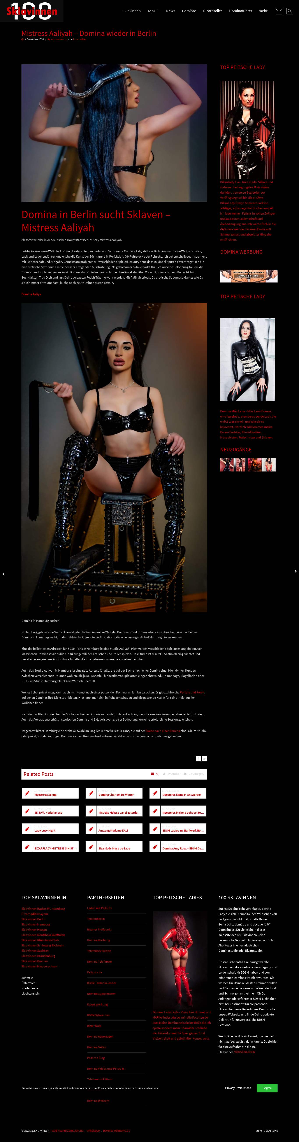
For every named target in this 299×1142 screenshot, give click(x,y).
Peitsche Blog (96, 1058)
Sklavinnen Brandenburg (38, 956)
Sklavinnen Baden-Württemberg (43, 908)
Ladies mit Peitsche (99, 908)
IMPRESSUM (93, 1130)
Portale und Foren (192, 692)
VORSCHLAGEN (244, 1052)
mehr (263, 10)
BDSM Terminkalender (101, 983)
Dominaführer (240, 10)
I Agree (267, 1088)
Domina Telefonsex (99, 962)
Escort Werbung (97, 1004)
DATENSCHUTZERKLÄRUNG (67, 1130)
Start (259, 1130)
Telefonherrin (96, 919)
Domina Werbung (98, 940)
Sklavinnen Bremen (34, 961)
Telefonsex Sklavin (99, 951)
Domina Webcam (98, 1101)
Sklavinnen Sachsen (35, 950)
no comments (59, 39)
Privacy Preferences (238, 1088)
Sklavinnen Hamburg (35, 924)
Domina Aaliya (31, 294)
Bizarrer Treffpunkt (99, 929)
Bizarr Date (94, 1026)
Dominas (189, 10)
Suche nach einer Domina (163, 731)
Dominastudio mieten (101, 994)
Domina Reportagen (100, 1036)
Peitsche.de (94, 972)
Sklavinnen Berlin (33, 919)
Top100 (153, 10)
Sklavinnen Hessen (34, 929)
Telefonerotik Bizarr (100, 1079)
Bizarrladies (213, 10)
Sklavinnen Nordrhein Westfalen (43, 935)
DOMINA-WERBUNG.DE (116, 1130)
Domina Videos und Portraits (106, 1069)
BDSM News (271, 1130)
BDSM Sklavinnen (98, 1015)
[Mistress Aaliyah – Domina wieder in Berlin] (198, 759)
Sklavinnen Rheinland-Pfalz (40, 940)
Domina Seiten (96, 1047)
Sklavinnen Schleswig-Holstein (42, 945)
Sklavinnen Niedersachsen (39, 966)
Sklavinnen (131, 10)
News (170, 10)
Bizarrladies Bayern (34, 914)
